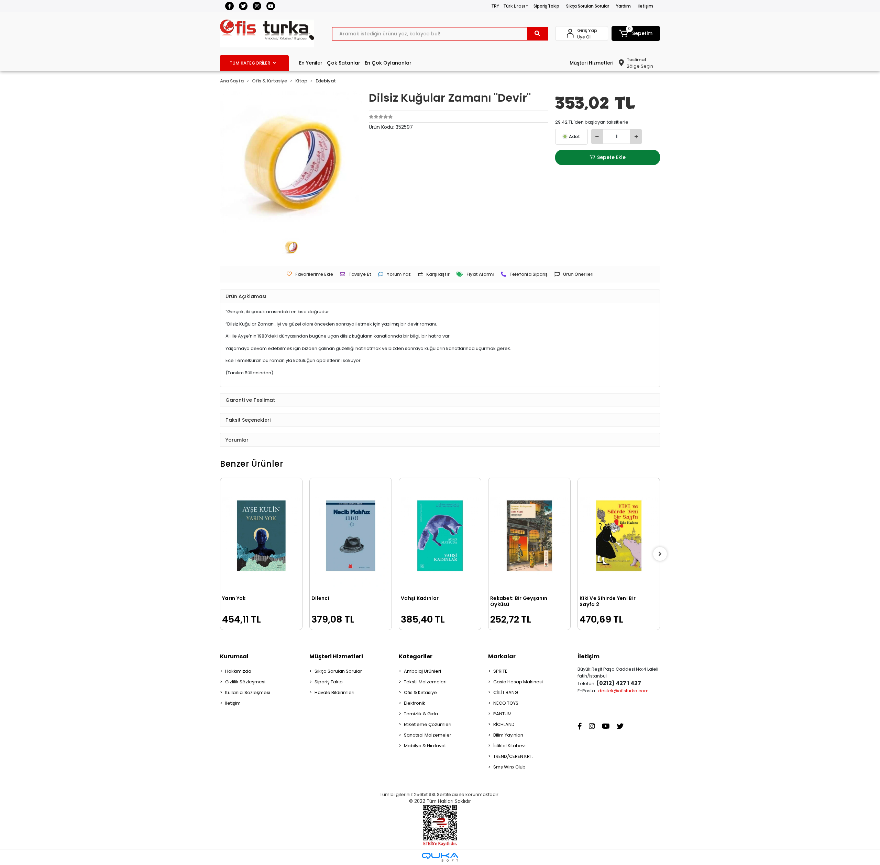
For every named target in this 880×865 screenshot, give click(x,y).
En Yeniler (310, 62)
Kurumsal (234, 656)
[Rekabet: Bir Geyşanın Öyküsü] (440, 536)
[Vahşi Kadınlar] (350, 536)
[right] (660, 553)
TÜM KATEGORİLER (250, 63)
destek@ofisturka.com (623, 690)
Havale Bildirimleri (334, 692)
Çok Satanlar (343, 62)
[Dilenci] (261, 536)
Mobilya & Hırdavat (425, 745)
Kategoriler (415, 656)
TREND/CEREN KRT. (513, 756)
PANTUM (502, 713)
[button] (636, 33)
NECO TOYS (505, 703)
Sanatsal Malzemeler (427, 735)
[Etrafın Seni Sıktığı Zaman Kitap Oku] (619, 519)
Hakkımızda (238, 671)
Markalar (502, 656)
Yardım (623, 6)
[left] (220, 553)
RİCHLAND (504, 724)
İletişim (645, 6)
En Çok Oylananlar (388, 62)
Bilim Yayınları (508, 735)
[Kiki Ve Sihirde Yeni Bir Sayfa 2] (529, 536)
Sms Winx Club (509, 767)
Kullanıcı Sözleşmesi (247, 692)
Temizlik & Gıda (421, 713)
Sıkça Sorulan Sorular (587, 6)
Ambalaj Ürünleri (422, 671)
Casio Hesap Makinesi (518, 682)
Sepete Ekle (611, 157)
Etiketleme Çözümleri (427, 724)
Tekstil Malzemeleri (425, 682)
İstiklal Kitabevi (509, 745)
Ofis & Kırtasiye (420, 692)
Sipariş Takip (546, 6)
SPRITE (500, 671)
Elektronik (414, 703)
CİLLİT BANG (505, 692)
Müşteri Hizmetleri (591, 62)
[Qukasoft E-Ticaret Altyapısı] (440, 857)
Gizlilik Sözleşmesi (245, 682)
